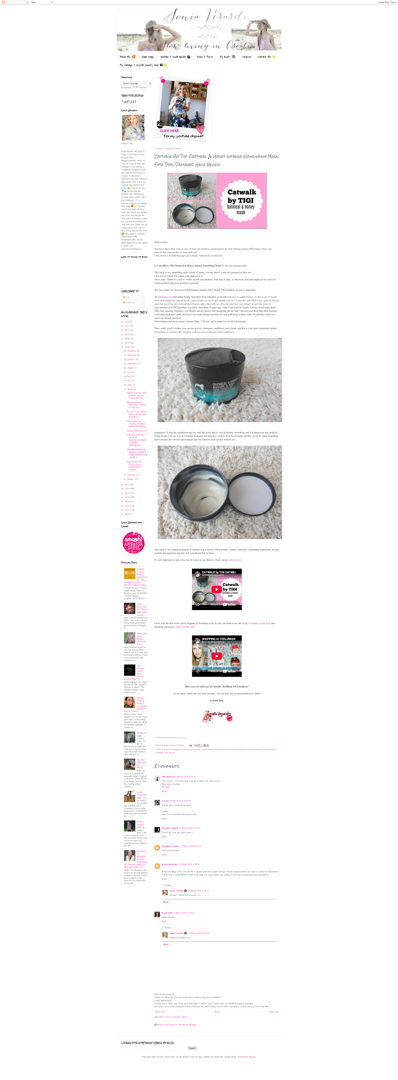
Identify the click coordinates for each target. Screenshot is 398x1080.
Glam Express (182, 738)
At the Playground (142, 793)
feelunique (272, 749)
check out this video (185, 626)
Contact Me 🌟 (267, 57)
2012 (127, 505)
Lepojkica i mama (170, 846)
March (130, 388)
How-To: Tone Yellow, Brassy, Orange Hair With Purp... (137, 414)
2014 (127, 497)
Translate (142, 87)
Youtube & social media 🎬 (175, 57)
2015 (127, 492)
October (131, 359)
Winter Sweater (140, 823)
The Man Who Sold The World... (141, 763)
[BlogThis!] (198, 745)
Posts (127, 297)
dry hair (264, 749)
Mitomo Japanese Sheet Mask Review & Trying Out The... (137, 395)
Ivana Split (167, 912)
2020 (127, 338)
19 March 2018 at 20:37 (198, 890)
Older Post (273, 1011)
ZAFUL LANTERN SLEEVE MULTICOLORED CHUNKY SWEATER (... (136, 440)
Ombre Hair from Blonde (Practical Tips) (142, 638)
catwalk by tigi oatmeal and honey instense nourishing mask (224, 749)
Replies (168, 885)
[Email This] (195, 745)
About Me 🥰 (128, 57)
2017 (127, 484)
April (130, 384)
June (129, 376)
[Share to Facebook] (204, 745)
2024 (127, 321)
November (132, 355)
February (131, 474)
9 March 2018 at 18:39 (186, 776)
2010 (127, 514)
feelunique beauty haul (259, 623)
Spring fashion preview (137, 430)
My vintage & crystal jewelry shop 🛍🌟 (143, 65)
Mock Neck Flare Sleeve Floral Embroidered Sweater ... (134, 465)
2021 (127, 334)
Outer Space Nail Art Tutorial (142, 606)
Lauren (165, 800)
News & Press (205, 57)
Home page (148, 57)
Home (217, 1011)
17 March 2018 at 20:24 (183, 912)
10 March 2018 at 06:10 (180, 800)
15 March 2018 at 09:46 (189, 864)
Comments (130, 302)
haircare (172, 752)
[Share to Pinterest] (207, 745)
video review (235, 559)
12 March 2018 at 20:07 (189, 827)
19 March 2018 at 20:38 (198, 933)
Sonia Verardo (176, 890)
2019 (127, 342)
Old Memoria (168, 776)
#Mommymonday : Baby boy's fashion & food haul (136, 405)
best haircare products (171, 749)
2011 (127, 509)
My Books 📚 (228, 57)
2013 (127, 501)
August (130, 367)
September (132, 363)
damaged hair (254, 749)
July (129, 372)
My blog (165, 786)
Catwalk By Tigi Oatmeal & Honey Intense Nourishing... (137, 424)
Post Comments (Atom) (177, 1016)
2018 (127, 346)
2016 (127, 488)
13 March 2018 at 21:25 (190, 845)
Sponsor (246, 57)
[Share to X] (201, 745)
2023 (127, 325)
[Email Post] (190, 745)
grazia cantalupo (170, 864)
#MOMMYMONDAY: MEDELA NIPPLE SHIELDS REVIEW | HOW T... (137, 453)
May (129, 380)
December (132, 350)
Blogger (252, 1056)
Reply (164, 791)
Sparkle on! (142, 732)
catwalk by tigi (194, 749)
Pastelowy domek (170, 828)
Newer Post (160, 1011)
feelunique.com (164, 296)
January (131, 479)
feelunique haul (162, 752)
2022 (127, 330)
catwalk (183, 749)
